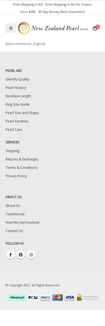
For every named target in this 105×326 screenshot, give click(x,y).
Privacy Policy (16, 176)
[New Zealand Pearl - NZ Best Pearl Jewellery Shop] (53, 28)
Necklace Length (18, 96)
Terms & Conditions (22, 167)
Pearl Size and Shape (22, 112)
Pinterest (21, 255)
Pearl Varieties (17, 121)
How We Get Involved (22, 222)
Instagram (31, 255)
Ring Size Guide (18, 104)
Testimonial (15, 214)
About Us (13, 205)
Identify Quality (17, 79)
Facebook (10, 255)
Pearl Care (14, 129)
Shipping (12, 150)
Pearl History (16, 87)
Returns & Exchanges (22, 159)
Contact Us (14, 230)
